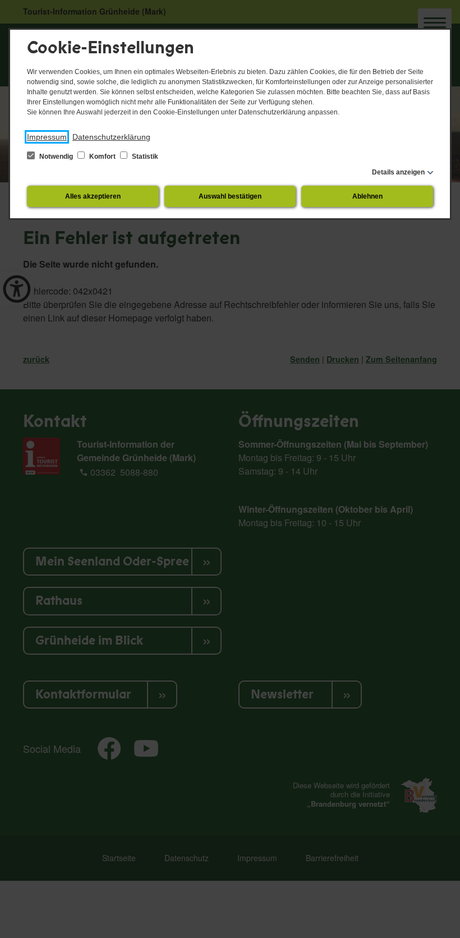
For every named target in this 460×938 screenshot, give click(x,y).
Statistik (144, 156)
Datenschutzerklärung (111, 136)
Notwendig (56, 156)
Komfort (102, 156)
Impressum (47, 136)
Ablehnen (367, 196)
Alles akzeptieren (93, 196)
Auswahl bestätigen (230, 196)
